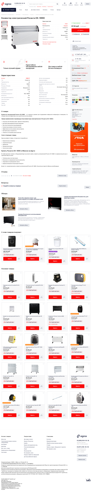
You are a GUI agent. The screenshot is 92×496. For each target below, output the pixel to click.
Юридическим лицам (51, 441)
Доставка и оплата (35, 9)
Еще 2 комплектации (75, 293)
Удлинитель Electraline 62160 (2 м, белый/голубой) (78, 249)
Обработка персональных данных (54, 443)
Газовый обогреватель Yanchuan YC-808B (57, 286)
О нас (20, 9)
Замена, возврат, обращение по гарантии (56, 447)
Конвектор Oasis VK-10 (8, 376)
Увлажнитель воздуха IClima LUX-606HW (56, 249)
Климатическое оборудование (7, 14)
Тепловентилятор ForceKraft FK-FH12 (34, 285)
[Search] (57, 4)
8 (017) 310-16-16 (83, 447)
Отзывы (48, 445)
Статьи (52, 9)
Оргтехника (4, 452)
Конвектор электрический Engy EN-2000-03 (57, 348)
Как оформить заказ (28, 452)
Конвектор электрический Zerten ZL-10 (11, 317)
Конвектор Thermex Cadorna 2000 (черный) (56, 317)
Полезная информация (29, 447)
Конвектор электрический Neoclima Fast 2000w (57, 377)
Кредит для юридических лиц (30, 445)
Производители (27, 450)
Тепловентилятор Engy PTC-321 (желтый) (78, 286)
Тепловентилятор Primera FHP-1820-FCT (34, 348)
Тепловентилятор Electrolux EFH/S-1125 (79, 406)
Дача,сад (3, 439)
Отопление (18, 14)
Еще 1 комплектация (53, 324)
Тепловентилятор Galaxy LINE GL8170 (79, 347)
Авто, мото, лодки (5, 448)
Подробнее (74, 119)
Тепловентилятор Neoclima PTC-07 (79, 316)
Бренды (58, 9)
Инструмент (4, 444)
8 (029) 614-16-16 (83, 440)
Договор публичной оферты (30, 456)
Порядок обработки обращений (31, 454)
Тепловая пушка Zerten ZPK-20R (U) (11, 405)
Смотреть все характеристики (49, 42)
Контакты (45, 9)
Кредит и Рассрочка (28, 441)
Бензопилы (39, 6)
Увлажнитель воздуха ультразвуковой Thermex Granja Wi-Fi (12, 249)
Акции (26, 9)
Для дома (3, 446)
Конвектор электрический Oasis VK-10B (34, 317)
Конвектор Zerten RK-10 (31, 376)
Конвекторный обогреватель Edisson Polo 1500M (79, 377)
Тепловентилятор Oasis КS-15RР (33, 405)
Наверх (87, 187)
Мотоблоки (44, 6)
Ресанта (32, 14)
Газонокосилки (50, 6)
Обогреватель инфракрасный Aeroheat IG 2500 (10, 348)
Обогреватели (25, 14)
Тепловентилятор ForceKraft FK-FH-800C (11, 286)
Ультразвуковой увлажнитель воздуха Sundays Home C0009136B (34, 249)
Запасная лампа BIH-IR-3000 (55, 405)
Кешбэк (25, 443)
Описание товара (46, 43)
